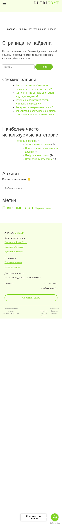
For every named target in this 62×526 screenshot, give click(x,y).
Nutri (47, 3)
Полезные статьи (25, 141)
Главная (10, 29)
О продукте (10, 258)
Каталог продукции (15, 238)
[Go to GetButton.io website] (55, 523)
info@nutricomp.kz (49, 288)
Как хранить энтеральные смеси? (34, 107)
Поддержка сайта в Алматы (44, 313)
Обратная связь (31, 297)
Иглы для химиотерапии (38, 159)
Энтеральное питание (37, 144)
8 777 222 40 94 (50, 283)
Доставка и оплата (14, 273)
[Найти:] (18, 66)
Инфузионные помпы (37, 155)
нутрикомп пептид (44, 208)
